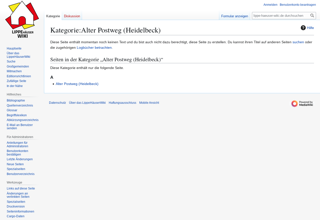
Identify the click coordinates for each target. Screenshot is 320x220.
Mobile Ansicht (149, 102)
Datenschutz (57, 102)
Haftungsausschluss (122, 102)
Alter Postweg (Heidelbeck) (77, 84)
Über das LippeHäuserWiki (87, 102)
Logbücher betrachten (94, 48)
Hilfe (310, 28)
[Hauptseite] (22, 20)
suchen (298, 42)
